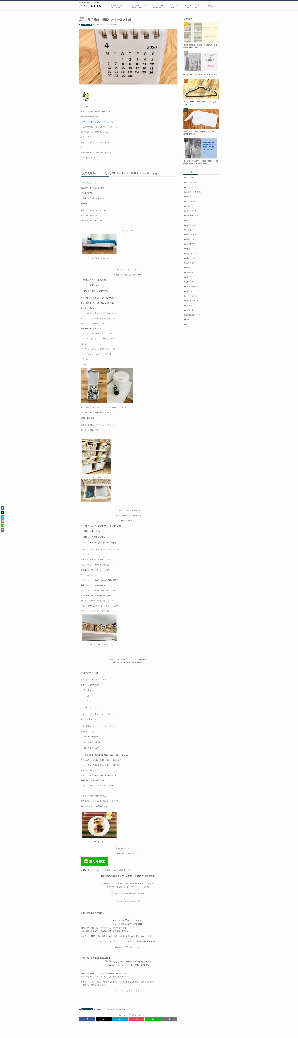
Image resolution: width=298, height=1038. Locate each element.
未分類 (188, 268)
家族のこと (190, 239)
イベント (189, 187)
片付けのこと (191, 291)
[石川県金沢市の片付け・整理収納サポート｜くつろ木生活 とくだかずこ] (90, 5)
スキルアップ (191, 211)
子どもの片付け (192, 234)
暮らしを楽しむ (192, 258)
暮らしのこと (191, 253)
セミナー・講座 (192, 215)
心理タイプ (190, 244)
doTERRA (190, 178)
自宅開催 (189, 310)
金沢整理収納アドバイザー (124, 1009)
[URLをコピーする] (169, 1019)
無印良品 (100, 1009)
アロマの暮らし (192, 182)
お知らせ (189, 206)
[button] (87, 1019)
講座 (188, 320)
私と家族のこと (192, 301)
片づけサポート (86, 25)
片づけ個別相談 (192, 286)
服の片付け (190, 263)
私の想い (189, 305)
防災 (188, 324)
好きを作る (190, 225)
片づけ (188, 277)
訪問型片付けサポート (194, 315)
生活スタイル (191, 296)
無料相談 (189, 272)
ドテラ (188, 220)
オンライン (190, 197)
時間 (188, 249)
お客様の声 (190, 201)
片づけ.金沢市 (109, 1009)
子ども (188, 230)
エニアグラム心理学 (194, 192)
